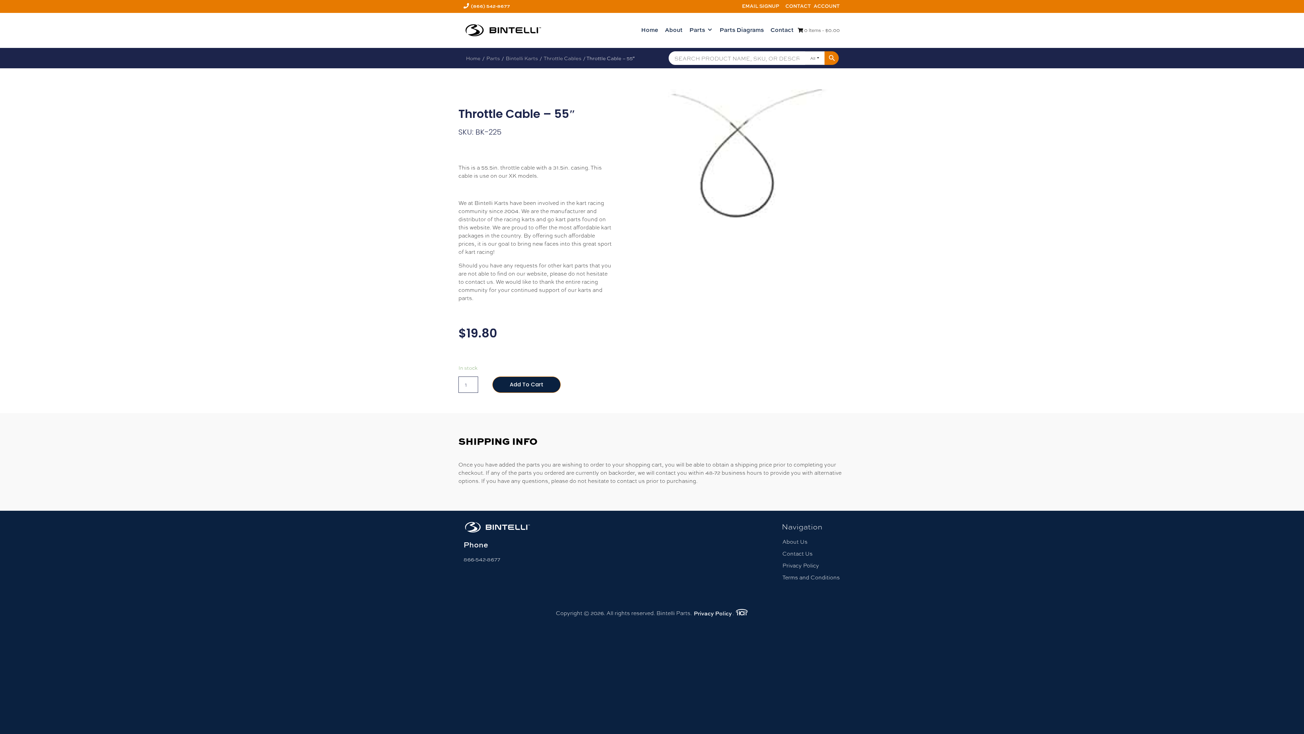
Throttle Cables (562, 58)
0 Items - (821, 30)
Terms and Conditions (811, 577)
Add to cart (526, 384)
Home (649, 30)
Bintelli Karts (522, 58)
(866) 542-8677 (490, 6)
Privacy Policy (800, 565)
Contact (798, 6)
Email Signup (760, 6)
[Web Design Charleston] (741, 613)
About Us (795, 541)
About (674, 30)
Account (827, 6)
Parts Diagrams (742, 30)
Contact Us (797, 553)
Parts (697, 30)
